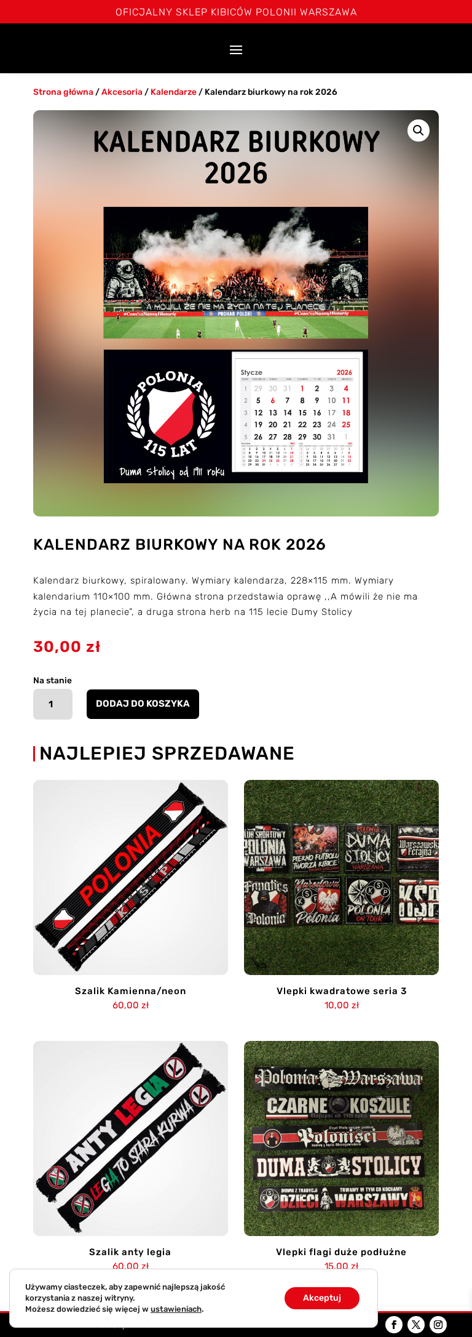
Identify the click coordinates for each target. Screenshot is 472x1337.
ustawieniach (176, 1309)
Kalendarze (174, 92)
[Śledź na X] (416, 1324)
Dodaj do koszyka (143, 703)
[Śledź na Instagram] (438, 1324)
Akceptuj (322, 1298)
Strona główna (63, 92)
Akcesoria (122, 92)
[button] (418, 130)
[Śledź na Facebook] (394, 1324)
